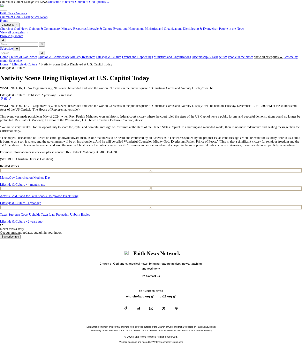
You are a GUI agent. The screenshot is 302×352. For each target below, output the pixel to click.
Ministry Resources (73, 28)
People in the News (231, 28)
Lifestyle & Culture (99, 28)
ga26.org (166, 296)
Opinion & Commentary (45, 28)
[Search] (3, 40)
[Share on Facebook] (1, 99)
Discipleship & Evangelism (200, 28)
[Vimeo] (176, 308)
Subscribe (6, 48)
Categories (8, 24)
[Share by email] (5, 99)
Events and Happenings (128, 28)
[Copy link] (10, 99)
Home (4, 20)
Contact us (153, 276)
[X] (163, 308)
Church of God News (14, 28)
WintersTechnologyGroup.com (167, 342)
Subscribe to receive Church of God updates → (79, 1)
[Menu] (17, 49)
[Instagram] (138, 308)
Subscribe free (10, 236)
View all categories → (14, 32)
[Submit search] (42, 44)
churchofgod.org (138, 296)
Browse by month (11, 36)
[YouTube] (151, 308)
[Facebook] (125, 308)
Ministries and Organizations (163, 28)
